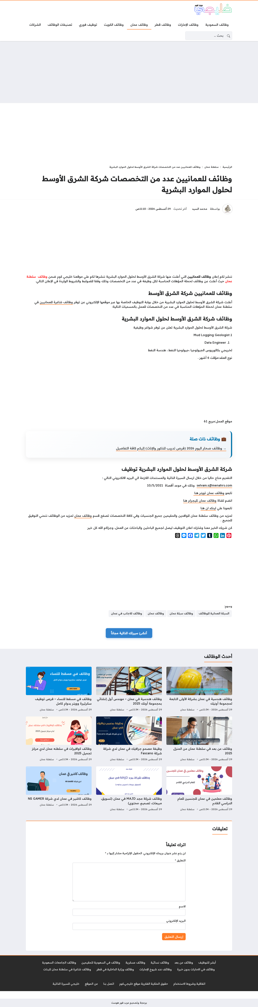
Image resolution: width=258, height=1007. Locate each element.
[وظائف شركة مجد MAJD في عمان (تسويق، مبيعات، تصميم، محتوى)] (129, 789)
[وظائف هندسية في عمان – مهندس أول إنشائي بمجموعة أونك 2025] (129, 689)
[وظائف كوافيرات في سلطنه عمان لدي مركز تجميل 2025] (59, 739)
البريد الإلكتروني (176, 920)
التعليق (180, 860)
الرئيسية (227, 166)
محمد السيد (199, 209)
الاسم (182, 906)
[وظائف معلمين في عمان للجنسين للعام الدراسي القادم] (199, 789)
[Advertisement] (129, 72)
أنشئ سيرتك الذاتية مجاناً (129, 633)
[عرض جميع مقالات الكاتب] (227, 209)
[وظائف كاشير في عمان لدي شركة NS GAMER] (59, 789)
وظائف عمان (83, 515)
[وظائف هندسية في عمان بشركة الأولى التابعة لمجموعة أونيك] (199, 689)
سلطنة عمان (211, 166)
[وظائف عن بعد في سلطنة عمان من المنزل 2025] (199, 739)
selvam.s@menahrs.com (214, 485)
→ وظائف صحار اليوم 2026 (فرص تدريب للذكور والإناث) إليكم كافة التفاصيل (171, 448)
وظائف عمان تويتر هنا (208, 493)
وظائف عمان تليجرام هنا (199, 500)
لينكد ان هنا (208, 508)
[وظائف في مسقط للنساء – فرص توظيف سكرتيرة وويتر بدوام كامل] (59, 689)
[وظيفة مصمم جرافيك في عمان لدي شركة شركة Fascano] (129, 739)
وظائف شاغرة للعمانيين (56, 302)
